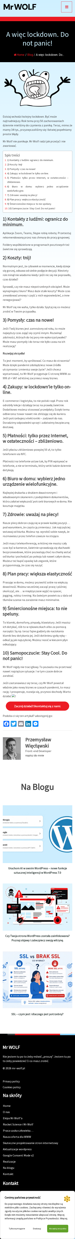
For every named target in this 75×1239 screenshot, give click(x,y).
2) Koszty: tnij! (14, 164)
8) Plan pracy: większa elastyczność (26, 199)
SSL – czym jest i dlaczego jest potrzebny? (37, 1014)
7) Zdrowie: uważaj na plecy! (22, 195)
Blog (30, 55)
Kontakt (8, 1174)
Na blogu (8, 1168)
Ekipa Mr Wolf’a (12, 1118)
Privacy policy (11, 1081)
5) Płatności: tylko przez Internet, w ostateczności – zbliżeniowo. (37, 180)
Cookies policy (12, 1087)
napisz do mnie (34, 755)
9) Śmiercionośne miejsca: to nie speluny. (29, 203)
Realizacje (9, 1161)
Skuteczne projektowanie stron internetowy (30, 1143)
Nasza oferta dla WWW (17, 1137)
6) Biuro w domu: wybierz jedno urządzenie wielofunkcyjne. (37, 188)
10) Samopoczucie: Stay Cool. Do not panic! (31, 208)
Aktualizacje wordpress (17, 1149)
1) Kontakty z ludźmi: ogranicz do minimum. (30, 160)
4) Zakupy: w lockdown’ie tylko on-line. (28, 173)
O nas (6, 1112)
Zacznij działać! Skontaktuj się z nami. (37, 706)
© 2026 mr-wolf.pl (14, 1068)
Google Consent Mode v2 (18, 1155)
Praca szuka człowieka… (18, 1130)
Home (20, 55)
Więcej (63, 1218)
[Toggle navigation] (66, 6)
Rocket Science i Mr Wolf (18, 1124)
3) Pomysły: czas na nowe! (21, 169)
